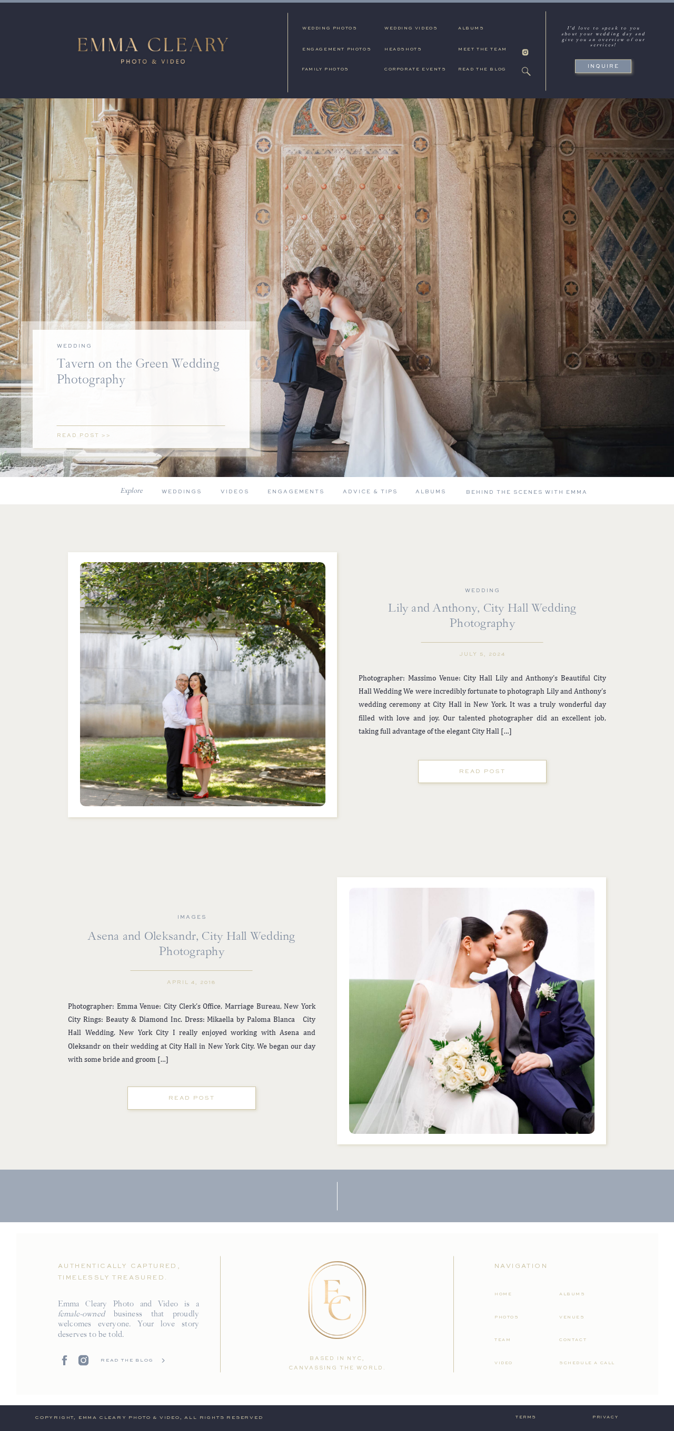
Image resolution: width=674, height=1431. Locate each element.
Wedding (74, 346)
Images (191, 917)
